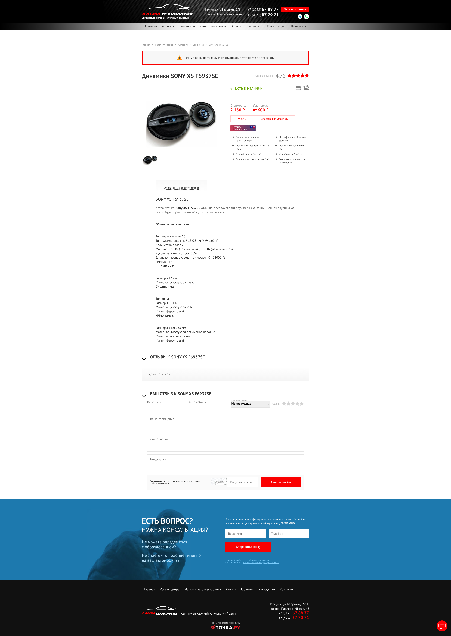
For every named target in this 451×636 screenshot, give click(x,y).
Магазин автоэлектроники (202, 589)
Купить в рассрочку (243, 128)
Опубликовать (281, 482)
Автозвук (183, 44)
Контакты (298, 26)
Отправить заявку (248, 547)
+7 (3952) (263, 9)
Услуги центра (170, 589)
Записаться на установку (274, 118)
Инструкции (276, 26)
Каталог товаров (164, 44)
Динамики (198, 44)
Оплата (236, 26)
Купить (242, 118)
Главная (151, 26)
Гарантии (254, 26)
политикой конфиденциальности (261, 562)
